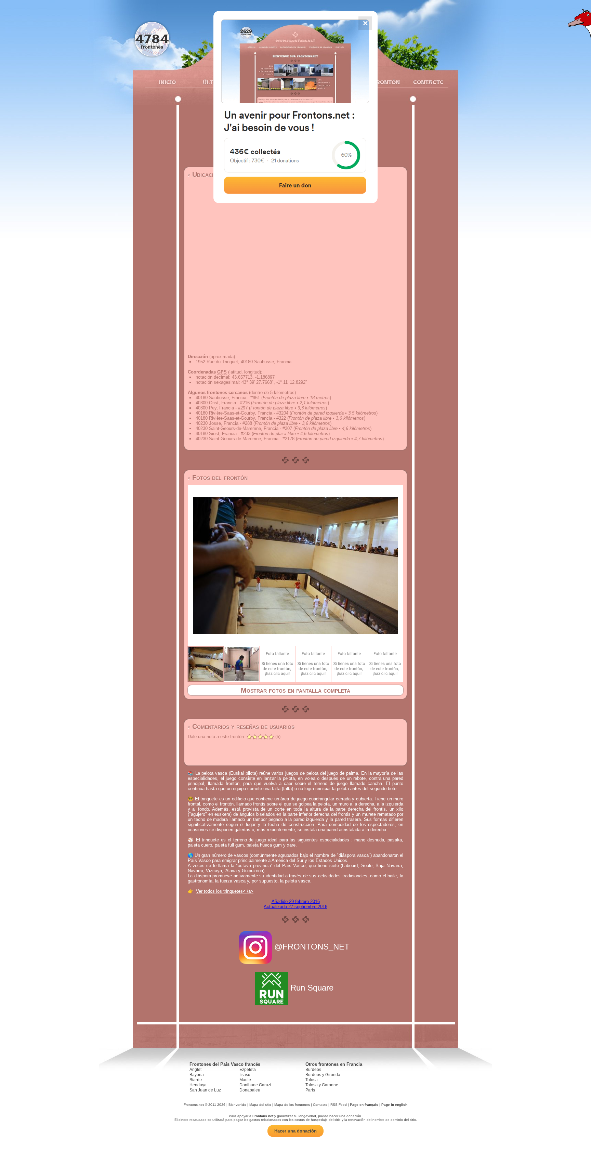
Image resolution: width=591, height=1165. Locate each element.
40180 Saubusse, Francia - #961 (228, 397)
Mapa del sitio (260, 1105)
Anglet (195, 1069)
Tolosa (311, 1079)
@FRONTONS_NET (312, 946)
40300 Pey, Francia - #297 (222, 407)
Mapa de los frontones (292, 1105)
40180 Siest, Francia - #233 (223, 433)
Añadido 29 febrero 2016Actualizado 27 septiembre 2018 (295, 904)
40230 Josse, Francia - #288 (224, 423)
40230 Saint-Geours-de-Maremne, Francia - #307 (244, 428)
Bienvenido (237, 1105)
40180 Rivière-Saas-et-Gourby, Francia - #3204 (242, 413)
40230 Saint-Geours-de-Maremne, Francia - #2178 (245, 438)
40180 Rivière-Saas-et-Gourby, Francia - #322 (241, 418)
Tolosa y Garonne (321, 1085)
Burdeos (313, 1069)
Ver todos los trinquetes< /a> (224, 891)
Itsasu (244, 1074)
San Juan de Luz (205, 1090)
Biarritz (195, 1079)
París (310, 1090)
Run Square (312, 987)
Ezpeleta (247, 1069)
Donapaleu (249, 1090)
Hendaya (198, 1085)
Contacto (425, 82)
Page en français (364, 1105)
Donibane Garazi (255, 1085)
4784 (152, 38)
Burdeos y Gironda (322, 1074)
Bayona (196, 1074)
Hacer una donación (295, 1131)
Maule (245, 1079)
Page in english (394, 1105)
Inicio (167, 82)
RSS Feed (338, 1105)
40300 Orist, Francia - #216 (223, 402)
